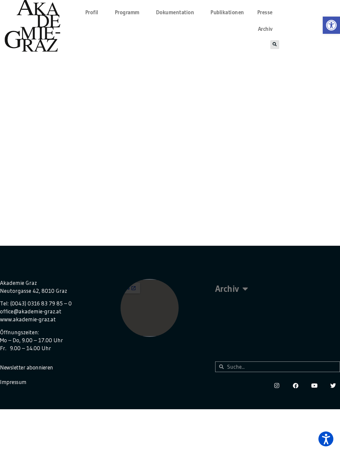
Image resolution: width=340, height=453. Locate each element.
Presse (265, 12)
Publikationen (227, 12)
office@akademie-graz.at (30, 311)
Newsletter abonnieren (26, 367)
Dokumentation (175, 12)
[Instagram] (277, 385)
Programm (127, 12)
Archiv (265, 28)
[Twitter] (333, 385)
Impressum (13, 381)
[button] (325, 438)
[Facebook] (295, 385)
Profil (91, 12)
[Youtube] (314, 385)
